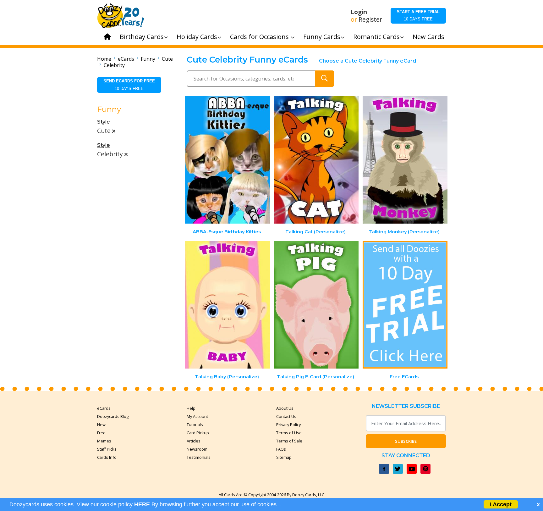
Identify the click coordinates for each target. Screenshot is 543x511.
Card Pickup (198, 432)
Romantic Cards (376, 36)
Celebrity (114, 65)
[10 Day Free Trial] (405, 305)
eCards (126, 59)
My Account (197, 416)
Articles (193, 440)
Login (359, 12)
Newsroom (197, 449)
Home (104, 59)
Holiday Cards (197, 36)
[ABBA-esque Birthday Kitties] (227, 160)
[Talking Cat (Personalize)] (316, 160)
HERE (142, 504)
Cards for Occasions (260, 36)
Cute (167, 59)
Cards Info (107, 457)
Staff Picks (107, 449)
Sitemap (284, 457)
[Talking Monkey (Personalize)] (405, 160)
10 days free (418, 15)
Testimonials (199, 457)
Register (370, 19)
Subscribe (406, 441)
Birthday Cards (142, 36)
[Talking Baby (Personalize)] (227, 305)
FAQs (281, 449)
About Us (284, 408)
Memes (104, 440)
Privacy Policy (288, 424)
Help (191, 408)
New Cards (428, 36)
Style (103, 122)
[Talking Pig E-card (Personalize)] (316, 305)
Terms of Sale (289, 440)
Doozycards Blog (113, 416)
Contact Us (286, 416)
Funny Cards (321, 36)
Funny (148, 59)
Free (101, 432)
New (101, 424)
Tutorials (195, 424)
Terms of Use (289, 432)
